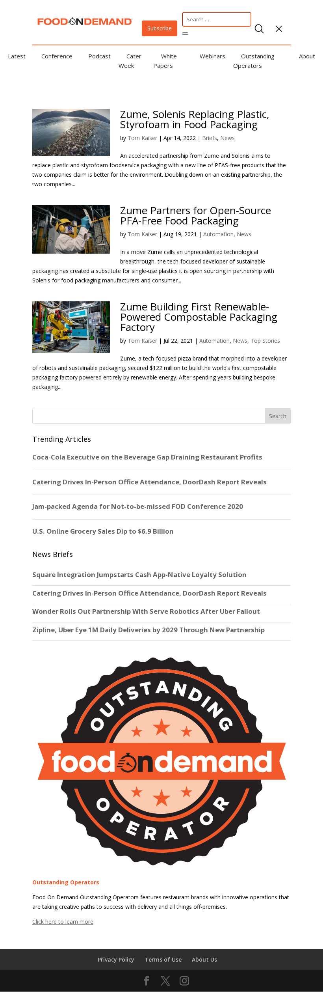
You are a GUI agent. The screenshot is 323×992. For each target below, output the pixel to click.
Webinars (212, 56)
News (227, 138)
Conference (56, 56)
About (307, 56)
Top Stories (265, 340)
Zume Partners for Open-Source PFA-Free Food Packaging (195, 215)
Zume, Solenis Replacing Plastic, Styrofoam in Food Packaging (194, 119)
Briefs (209, 138)
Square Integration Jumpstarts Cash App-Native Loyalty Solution (139, 575)
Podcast (99, 56)
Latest (17, 56)
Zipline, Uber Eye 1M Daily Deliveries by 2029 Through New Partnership (149, 630)
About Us (204, 959)
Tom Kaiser (142, 138)
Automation (218, 234)
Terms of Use (163, 959)
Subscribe (159, 28)
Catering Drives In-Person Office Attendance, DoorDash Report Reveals (149, 593)
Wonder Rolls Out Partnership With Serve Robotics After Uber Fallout (146, 611)
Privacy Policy (116, 959)
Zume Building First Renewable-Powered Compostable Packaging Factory (198, 316)
